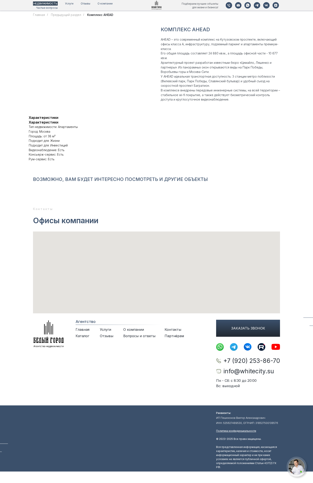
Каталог (82, 336)
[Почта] (238, 5)
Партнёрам (174, 336)
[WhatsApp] (247, 5)
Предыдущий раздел (66, 15)
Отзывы (85, 3)
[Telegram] (257, 5)
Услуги (69, 3)
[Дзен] (276, 5)
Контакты (173, 329)
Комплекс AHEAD (100, 15)
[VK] (266, 5)
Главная (39, 15)
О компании (105, 3)
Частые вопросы (47, 7)
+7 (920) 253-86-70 (251, 360)
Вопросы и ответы (139, 336)
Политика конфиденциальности (236, 430)
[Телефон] (229, 5)
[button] (296, 467)
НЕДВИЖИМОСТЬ (45, 3)
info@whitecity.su (248, 371)
